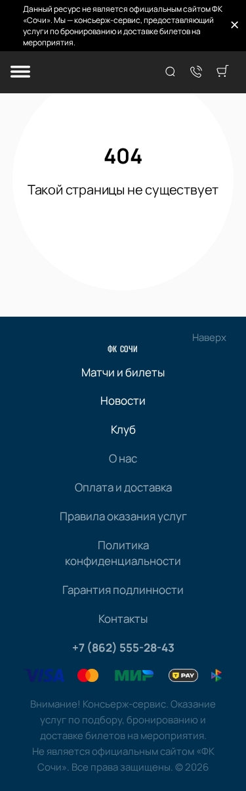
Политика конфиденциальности (123, 552)
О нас (123, 458)
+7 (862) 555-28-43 (123, 647)
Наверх (209, 337)
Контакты (123, 618)
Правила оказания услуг (123, 516)
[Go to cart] (222, 72)
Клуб (123, 429)
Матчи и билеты (123, 372)
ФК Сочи (123, 348)
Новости (123, 400)
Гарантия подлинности (123, 589)
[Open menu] (20, 72)
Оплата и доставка (123, 487)
